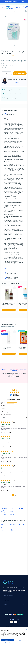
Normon (12, 514)
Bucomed (3, 514)
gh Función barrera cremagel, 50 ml (6, 348)
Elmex (11, 527)
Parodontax (4, 508)
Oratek (21, 508)
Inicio (2, 16)
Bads (2, 530)
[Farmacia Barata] (9, 7)
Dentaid (3, 511)
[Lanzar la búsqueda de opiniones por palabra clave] (26, 417)
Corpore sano (13, 526)
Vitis (2, 524)
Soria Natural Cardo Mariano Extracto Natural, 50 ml (9, 304)
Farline (11, 508)
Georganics (13, 510)
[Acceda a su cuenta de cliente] (19, 7)
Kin (10, 513)
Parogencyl (3, 510)
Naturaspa (22, 524)
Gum (11, 511)
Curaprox (12, 507)
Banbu (2, 532)
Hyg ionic (12, 529)
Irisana (11, 530)
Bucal (10, 16)
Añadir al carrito (20, 73)
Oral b (2, 526)
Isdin (11, 532)
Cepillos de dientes (17, 16)
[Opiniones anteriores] (10, 495)
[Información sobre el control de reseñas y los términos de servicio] (21, 397)
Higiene (6, 16)
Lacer (2, 507)
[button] (25, 7)
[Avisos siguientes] (18, 495)
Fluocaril (3, 513)
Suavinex (3, 529)
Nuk (2, 527)
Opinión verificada (6, 424)
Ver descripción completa (7, 65)
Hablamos (17, 82)
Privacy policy (23, 629)
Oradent (21, 507)
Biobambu (12, 524)
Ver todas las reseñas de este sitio (14, 399)
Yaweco (21, 526)
